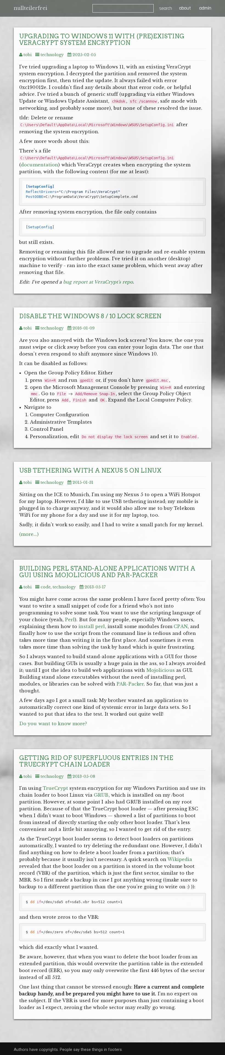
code (45, 587)
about (184, 8)
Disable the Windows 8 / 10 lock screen (90, 316)
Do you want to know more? (53, 723)
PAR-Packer (130, 684)
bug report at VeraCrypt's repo (98, 282)
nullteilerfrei (30, 8)
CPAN (180, 626)
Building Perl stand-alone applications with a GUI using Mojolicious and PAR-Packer (107, 572)
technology (52, 54)
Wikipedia (179, 859)
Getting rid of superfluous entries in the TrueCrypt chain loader (96, 761)
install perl (91, 626)
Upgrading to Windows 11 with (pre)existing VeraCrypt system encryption (101, 39)
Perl (70, 619)
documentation (39, 164)
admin (205, 8)
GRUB (101, 795)
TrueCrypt (55, 788)
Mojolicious (161, 670)
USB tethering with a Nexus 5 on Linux (90, 470)
